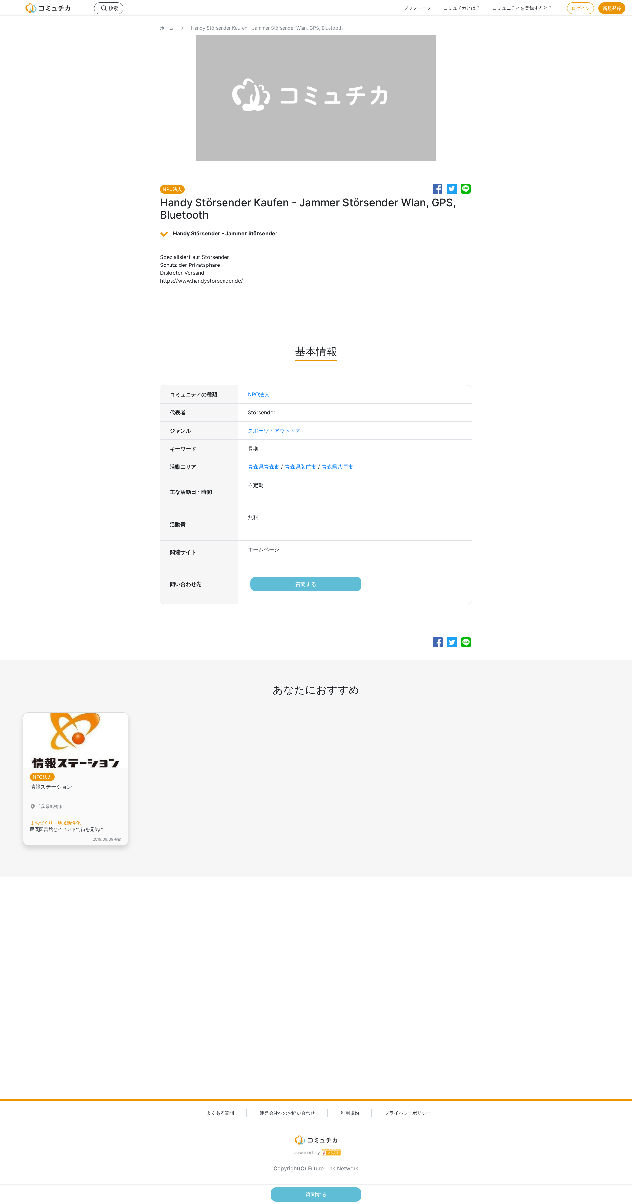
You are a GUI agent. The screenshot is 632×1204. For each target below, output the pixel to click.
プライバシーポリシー (408, 1113)
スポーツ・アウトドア (274, 430)
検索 (113, 8)
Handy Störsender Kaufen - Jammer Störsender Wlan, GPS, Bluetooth (267, 28)
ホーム (167, 28)
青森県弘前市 (300, 466)
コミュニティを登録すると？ (522, 8)
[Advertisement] (316, 1000)
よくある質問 (220, 1113)
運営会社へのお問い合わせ (287, 1113)
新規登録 (612, 8)
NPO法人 (259, 394)
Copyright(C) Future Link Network (316, 1168)
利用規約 (350, 1113)
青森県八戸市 (337, 466)
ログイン (580, 8)
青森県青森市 (263, 466)
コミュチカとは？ (461, 8)
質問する (305, 584)
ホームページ (263, 549)
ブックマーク (417, 8)
